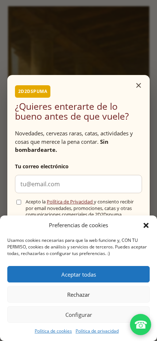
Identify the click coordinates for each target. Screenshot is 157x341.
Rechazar (78, 294)
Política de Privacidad (70, 202)
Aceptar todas (78, 274)
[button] (146, 225)
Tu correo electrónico (42, 166)
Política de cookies (53, 331)
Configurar (78, 314)
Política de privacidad (97, 331)
